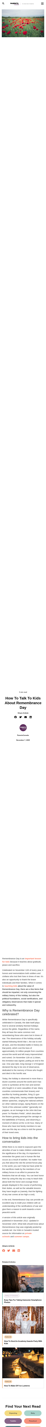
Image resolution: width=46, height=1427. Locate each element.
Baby (33, 1413)
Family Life (8, 1337)
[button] (15, 717)
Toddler (13, 1421)
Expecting (13, 1413)
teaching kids (11, 986)
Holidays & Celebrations (11, 1295)
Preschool (33, 1421)
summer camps (21, 1236)
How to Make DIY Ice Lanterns (17, 1386)
